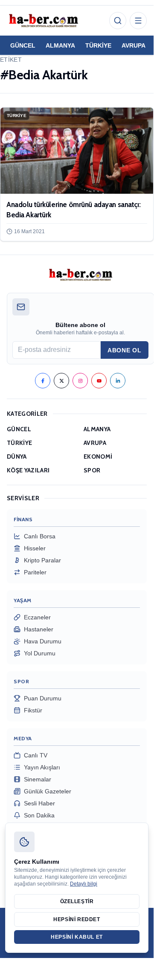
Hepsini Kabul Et (77, 937)
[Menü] (138, 20)
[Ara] (117, 20)
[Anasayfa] (43, 20)
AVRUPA (133, 45)
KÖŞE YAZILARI (28, 470)
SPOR (92, 470)
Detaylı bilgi (83, 884)
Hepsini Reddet (76, 919)
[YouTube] (99, 380)
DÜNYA (17, 456)
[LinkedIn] (117, 380)
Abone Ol (125, 350)
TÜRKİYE (98, 45)
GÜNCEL (22, 45)
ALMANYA (60, 45)
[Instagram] (80, 380)
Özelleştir (77, 901)
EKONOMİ (98, 456)
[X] (61, 380)
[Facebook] (42, 380)
